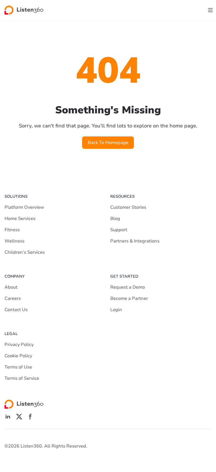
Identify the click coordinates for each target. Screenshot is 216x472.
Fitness (12, 230)
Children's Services (24, 252)
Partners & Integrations (134, 241)
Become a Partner (129, 298)
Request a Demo (127, 287)
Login (116, 310)
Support (118, 230)
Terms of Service (21, 378)
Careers (12, 298)
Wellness (14, 241)
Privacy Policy (18, 344)
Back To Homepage (108, 143)
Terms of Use (18, 367)
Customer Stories (128, 207)
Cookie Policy (18, 356)
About (10, 287)
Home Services (19, 218)
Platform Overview (24, 207)
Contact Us (16, 310)
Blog (115, 218)
